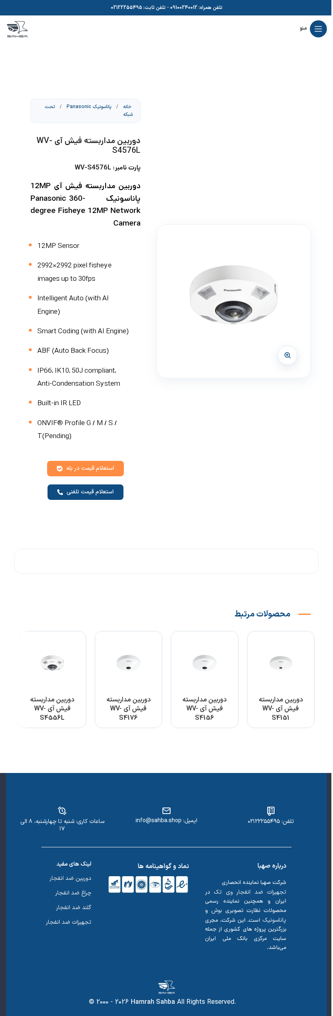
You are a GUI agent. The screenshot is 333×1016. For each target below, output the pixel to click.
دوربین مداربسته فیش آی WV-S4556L (52, 709)
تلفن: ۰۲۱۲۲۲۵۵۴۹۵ (271, 821)
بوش (216, 910)
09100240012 (183, 7)
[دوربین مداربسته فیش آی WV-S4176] (129, 665)
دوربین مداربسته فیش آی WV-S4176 (128, 709)
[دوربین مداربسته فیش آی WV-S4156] (204, 665)
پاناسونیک (274, 920)
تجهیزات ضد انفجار (68, 922)
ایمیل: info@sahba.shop (166, 820)
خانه (127, 107)
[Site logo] (17, 28)
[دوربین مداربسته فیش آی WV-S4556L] (52, 665)
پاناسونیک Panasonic (88, 107)
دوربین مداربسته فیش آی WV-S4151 (281, 709)
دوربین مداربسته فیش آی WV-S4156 (204, 709)
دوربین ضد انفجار (70, 878)
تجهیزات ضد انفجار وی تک (250, 892)
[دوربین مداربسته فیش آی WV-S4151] (281, 665)
